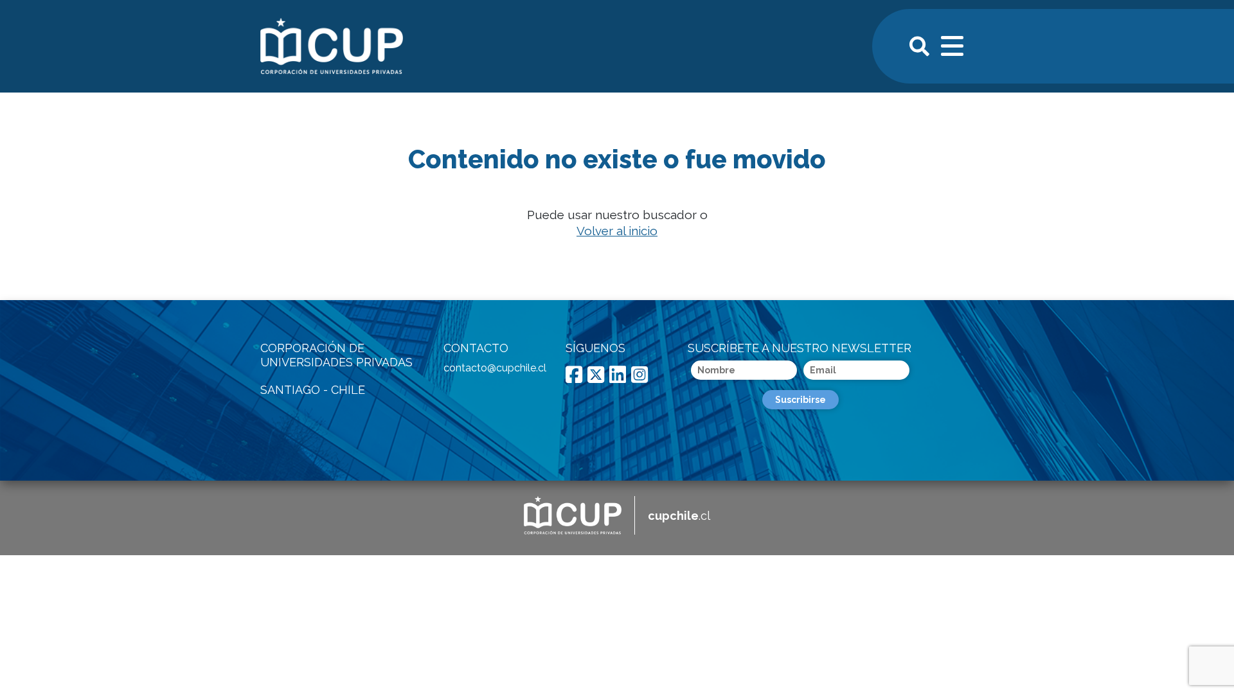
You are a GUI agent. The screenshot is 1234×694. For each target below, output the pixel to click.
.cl (679, 515)
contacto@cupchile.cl (494, 368)
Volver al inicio (617, 231)
